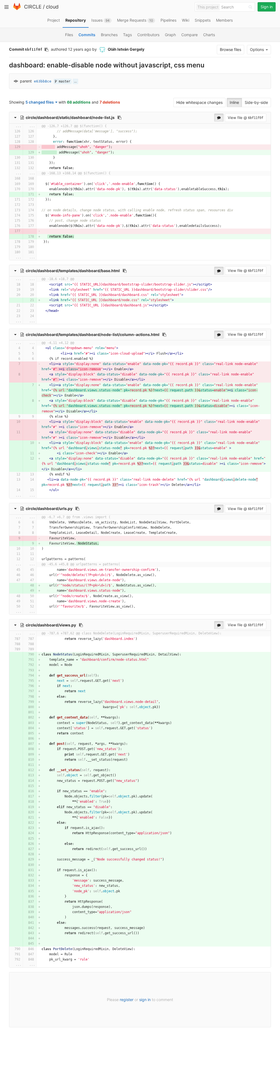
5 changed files (39, 102)
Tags (127, 34)
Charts (209, 34)
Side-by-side (256, 102)
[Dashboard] (17, 9)
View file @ (245, 117)
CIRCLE (33, 7)
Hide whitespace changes (199, 102)
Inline (234, 102)
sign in (145, 999)
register (126, 999)
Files (69, 34)
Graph (170, 34)
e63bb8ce (42, 81)
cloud (52, 7)
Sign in (267, 6)
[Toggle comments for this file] (219, 117)
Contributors (148, 34)
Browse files (230, 49)
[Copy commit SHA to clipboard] (46, 49)
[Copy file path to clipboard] (119, 117)
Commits (86, 34)
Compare (189, 34)
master (63, 81)
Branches (109, 34)
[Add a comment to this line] (9, 131)
